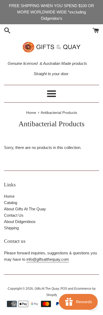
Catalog (10, 202)
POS (63, 288)
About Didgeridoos (20, 221)
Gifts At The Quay (47, 288)
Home (9, 196)
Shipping (11, 228)
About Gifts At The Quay (25, 209)
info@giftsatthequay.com (47, 259)
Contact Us (14, 215)
